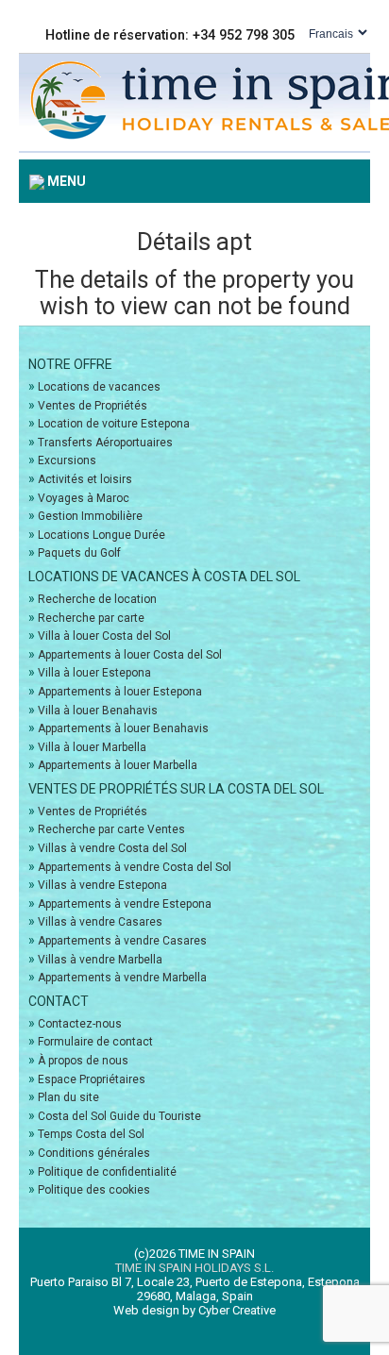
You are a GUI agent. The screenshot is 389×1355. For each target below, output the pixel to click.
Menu (65, 181)
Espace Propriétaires (91, 1079)
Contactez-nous (80, 1023)
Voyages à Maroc (83, 498)
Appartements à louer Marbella (117, 765)
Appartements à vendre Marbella (122, 977)
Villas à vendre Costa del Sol (112, 848)
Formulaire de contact (95, 1041)
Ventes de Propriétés (92, 405)
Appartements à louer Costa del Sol (130, 654)
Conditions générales (94, 1153)
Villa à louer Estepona (94, 672)
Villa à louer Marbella (92, 747)
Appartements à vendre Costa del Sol (134, 867)
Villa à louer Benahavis (98, 710)
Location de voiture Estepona (114, 423)
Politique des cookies (94, 1189)
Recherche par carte (91, 618)
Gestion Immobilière (90, 516)
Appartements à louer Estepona (120, 691)
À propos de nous (83, 1060)
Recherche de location (97, 599)
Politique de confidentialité (107, 1172)
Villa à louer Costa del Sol (104, 636)
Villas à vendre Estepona (102, 885)
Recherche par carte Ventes (111, 829)
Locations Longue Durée (101, 535)
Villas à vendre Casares (100, 921)
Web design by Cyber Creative (194, 1310)
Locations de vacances (99, 386)
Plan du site (68, 1097)
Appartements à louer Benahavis (123, 728)
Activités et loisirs (85, 479)
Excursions (67, 460)
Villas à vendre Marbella (100, 959)
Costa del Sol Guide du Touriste (119, 1116)
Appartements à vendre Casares (122, 940)
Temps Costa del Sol (91, 1134)
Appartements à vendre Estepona (124, 904)
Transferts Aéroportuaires (105, 442)
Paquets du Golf (79, 553)
